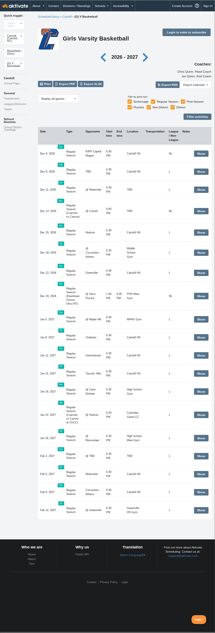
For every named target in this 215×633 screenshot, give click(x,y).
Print (47, 84)
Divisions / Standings (76, 6)
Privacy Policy (109, 582)
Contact (53, 6)
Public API (82, 554)
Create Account (182, 6)
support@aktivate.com (183, 555)
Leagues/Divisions (15, 104)
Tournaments (12, 98)
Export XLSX (92, 84)
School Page (12, 83)
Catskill (67, 16)
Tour (32, 563)
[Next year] (145, 57)
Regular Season (167, 101)
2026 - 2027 (124, 57)
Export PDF (66, 84)
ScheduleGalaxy (49, 16)
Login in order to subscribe (186, 32)
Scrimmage (141, 101)
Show (201, 153)
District (180, 107)
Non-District (160, 107)
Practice (138, 107)
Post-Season (195, 101)
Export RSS (169, 84)
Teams (8, 109)
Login (124, 582)
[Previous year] (104, 57)
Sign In (207, 6)
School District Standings (13, 129)
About (32, 559)
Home (32, 554)
